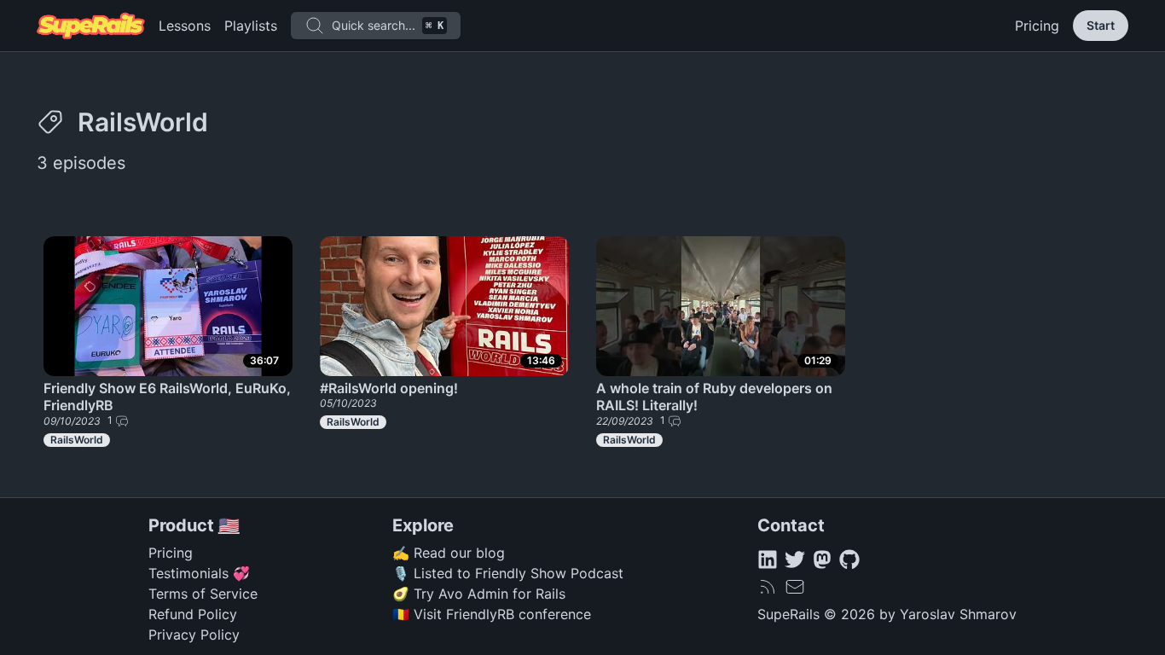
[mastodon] (822, 559)
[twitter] (795, 559)
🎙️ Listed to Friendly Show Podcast (507, 573)
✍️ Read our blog (448, 552)
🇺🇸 (229, 525)
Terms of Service (203, 593)
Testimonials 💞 (199, 573)
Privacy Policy (194, 634)
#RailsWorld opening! (389, 388)
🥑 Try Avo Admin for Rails (478, 593)
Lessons (185, 25)
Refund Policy (192, 614)
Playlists (250, 25)
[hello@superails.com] (795, 587)
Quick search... (387, 25)
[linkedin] (767, 559)
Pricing (1037, 25)
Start (1101, 25)
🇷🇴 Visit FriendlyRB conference (491, 614)
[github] (849, 559)
